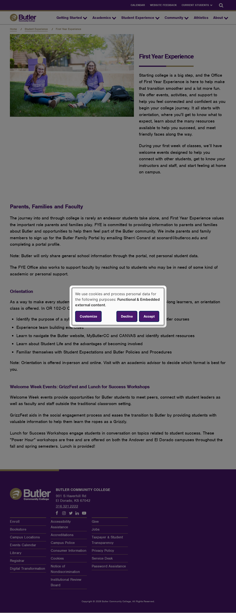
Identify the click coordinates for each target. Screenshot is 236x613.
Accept (149, 316)
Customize (88, 316)
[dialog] (118, 306)
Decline (127, 316)
